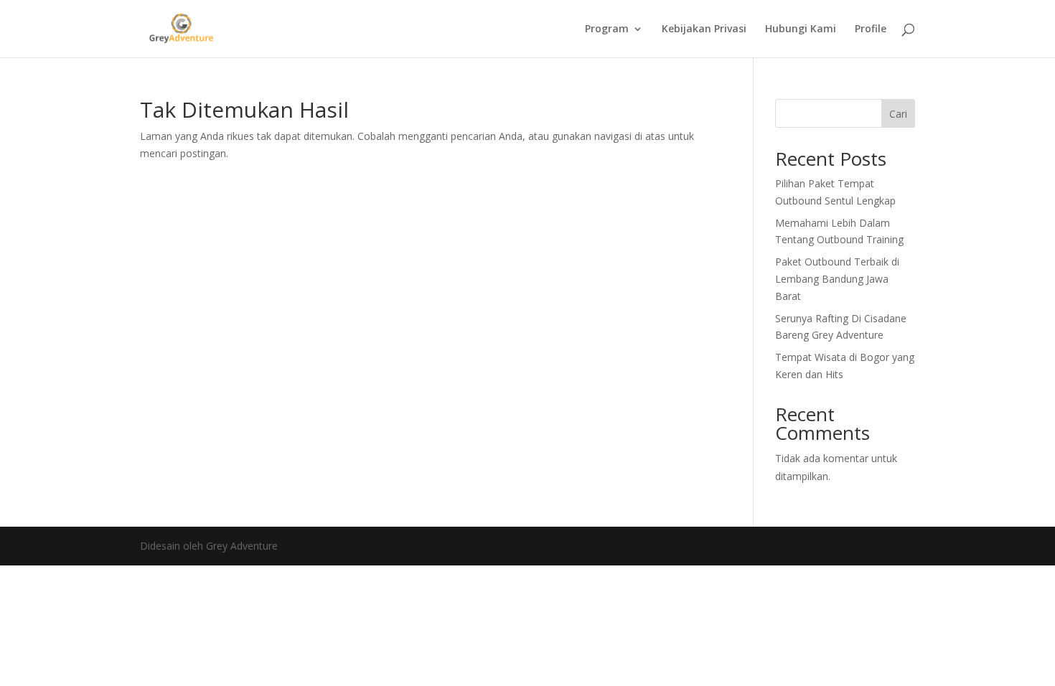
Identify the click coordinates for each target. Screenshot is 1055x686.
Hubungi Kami (800, 29)
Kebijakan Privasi (704, 29)
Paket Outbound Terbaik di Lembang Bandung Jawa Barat (837, 279)
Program (607, 29)
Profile (870, 29)
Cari (898, 114)
